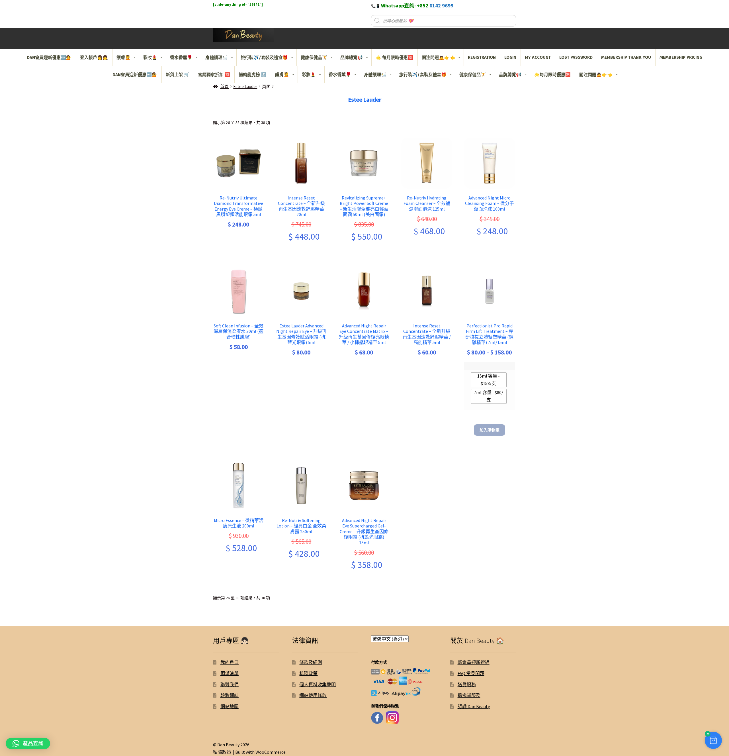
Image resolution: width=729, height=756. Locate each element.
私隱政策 (308, 673)
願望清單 (229, 673)
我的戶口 (229, 662)
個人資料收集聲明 (317, 684)
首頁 (224, 86)
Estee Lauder (245, 86)
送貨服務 (467, 684)
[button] (713, 740)
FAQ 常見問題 (471, 673)
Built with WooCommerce (260, 752)
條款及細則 (310, 662)
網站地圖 (229, 706)
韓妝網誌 (229, 695)
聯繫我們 (229, 684)
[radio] (488, 380)
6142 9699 (441, 5)
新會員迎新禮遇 (474, 662)
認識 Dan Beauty (474, 706)
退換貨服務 (469, 695)
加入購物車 (489, 430)
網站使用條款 (313, 695)
